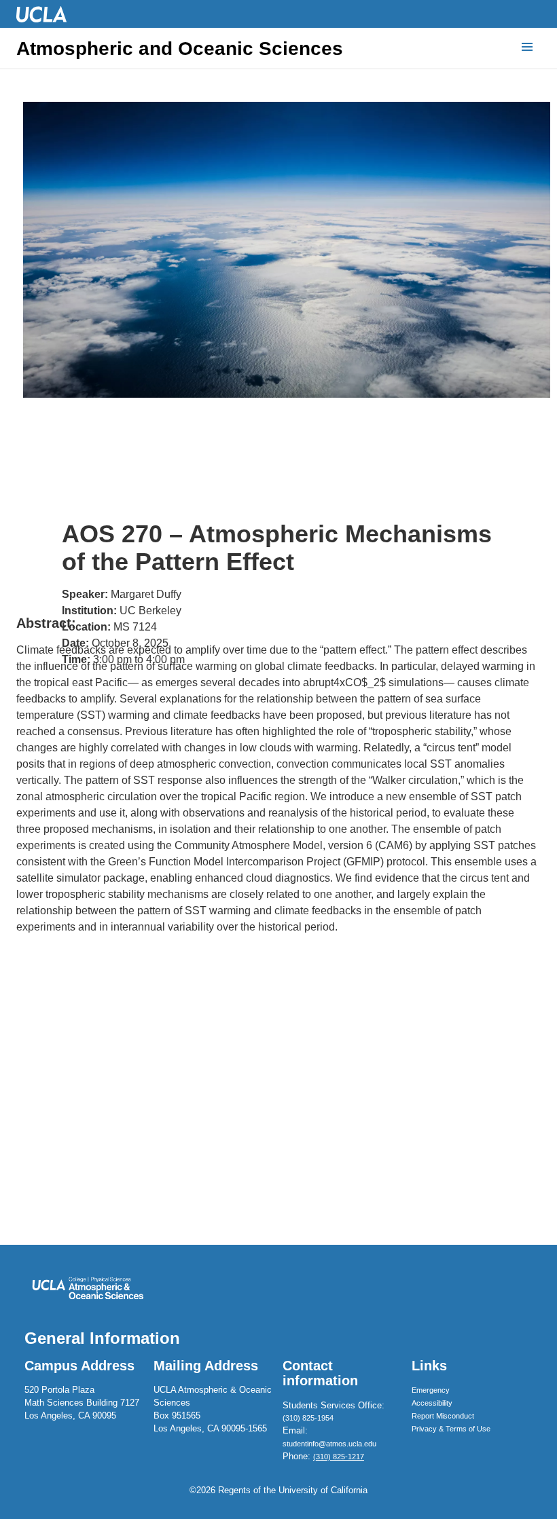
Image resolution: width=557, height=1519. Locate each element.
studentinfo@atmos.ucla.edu (329, 1444)
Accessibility (432, 1403)
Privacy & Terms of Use (451, 1429)
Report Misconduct (443, 1416)
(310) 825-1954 (308, 1418)
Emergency (431, 1390)
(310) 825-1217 (338, 1456)
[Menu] (527, 47)
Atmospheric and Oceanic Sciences (179, 48)
